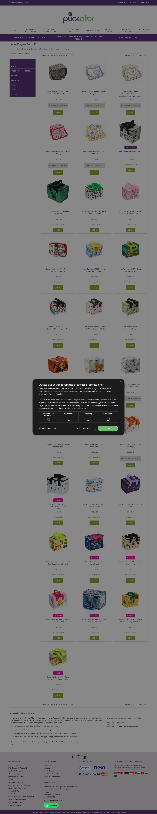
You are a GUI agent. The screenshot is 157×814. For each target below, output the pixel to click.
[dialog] (78, 407)
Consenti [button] (108, 428)
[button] (48, 428)
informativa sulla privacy (76, 408)
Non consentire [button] (83, 428)
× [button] (121, 382)
